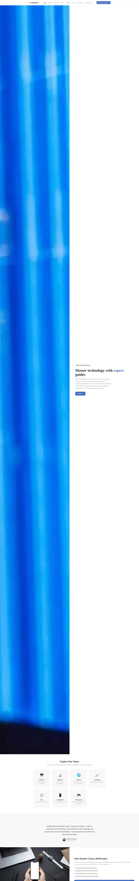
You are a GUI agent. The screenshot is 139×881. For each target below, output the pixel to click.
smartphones (80, 2)
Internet (62, 2)
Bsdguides (33, 3)
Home (44, 2)
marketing (68, 2)
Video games (88, 2)
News (74, 2)
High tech (56, 2)
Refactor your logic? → (103, 2)
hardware (50, 2)
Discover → (80, 393)
